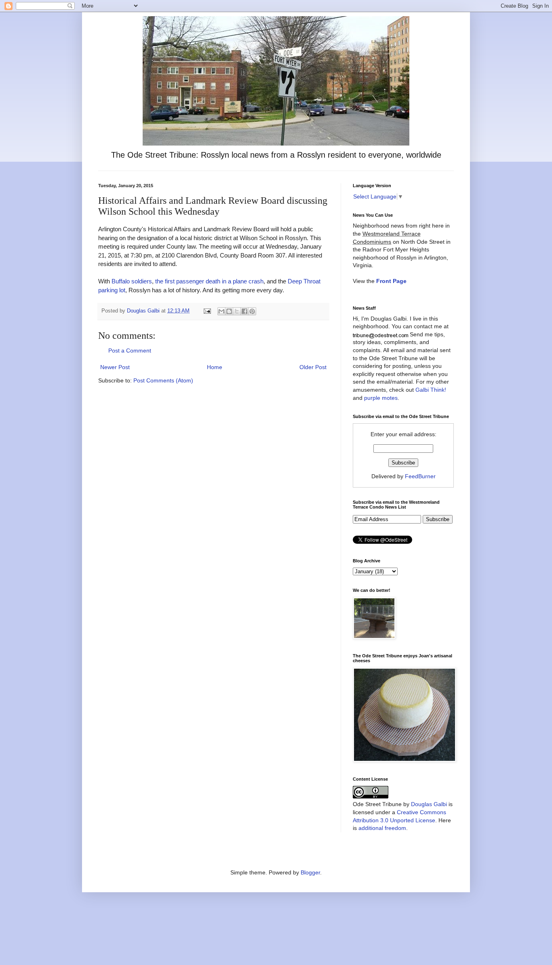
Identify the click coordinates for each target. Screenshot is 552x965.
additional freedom (382, 828)
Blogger (310, 872)
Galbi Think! (430, 389)
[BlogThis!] (229, 311)
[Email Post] (207, 311)
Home (214, 367)
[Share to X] (237, 311)
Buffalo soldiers (132, 281)
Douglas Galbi (429, 804)
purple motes (381, 398)
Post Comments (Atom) (163, 380)
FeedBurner (420, 476)
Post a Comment (129, 350)
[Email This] (221, 311)
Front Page (391, 281)
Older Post (313, 367)
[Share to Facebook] (244, 311)
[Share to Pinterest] (252, 311)
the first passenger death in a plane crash (209, 281)
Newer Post (115, 367)
